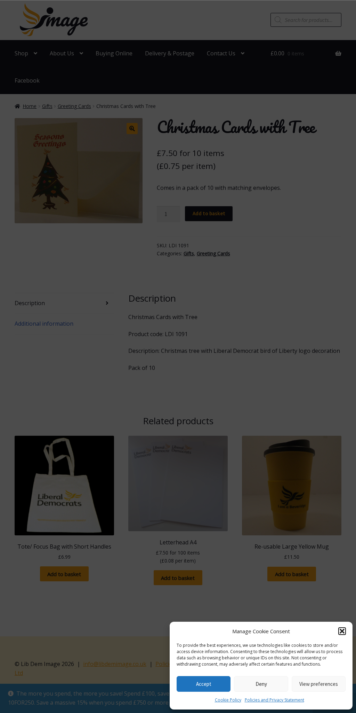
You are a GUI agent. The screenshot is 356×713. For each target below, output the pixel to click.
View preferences (318, 684)
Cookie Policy (228, 700)
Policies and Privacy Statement (274, 700)
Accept (203, 684)
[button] (342, 631)
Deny (261, 684)
